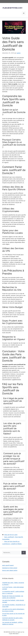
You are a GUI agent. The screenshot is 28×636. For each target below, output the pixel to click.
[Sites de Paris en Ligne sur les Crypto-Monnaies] (12, 7)
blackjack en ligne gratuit (9, 568)
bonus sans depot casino (9, 570)
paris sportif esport (8, 565)
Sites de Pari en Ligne (10, 534)
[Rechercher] (24, 552)
